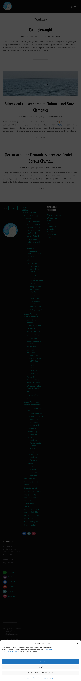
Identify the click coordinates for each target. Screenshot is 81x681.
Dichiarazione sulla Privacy (11, 651)
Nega (40, 667)
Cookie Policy (48, 649)
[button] (78, 643)
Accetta (40, 661)
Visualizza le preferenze (40, 673)
